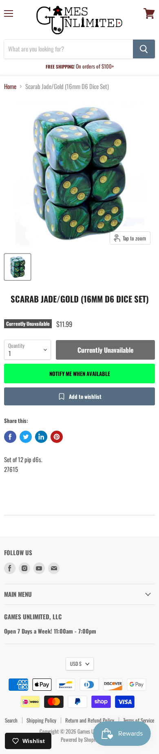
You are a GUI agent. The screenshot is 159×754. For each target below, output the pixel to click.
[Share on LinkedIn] (41, 437)
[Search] (144, 49)
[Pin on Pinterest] (57, 437)
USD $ (76, 663)
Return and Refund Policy (89, 720)
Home (10, 86)
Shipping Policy (41, 720)
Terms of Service (138, 720)
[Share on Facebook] (10, 437)
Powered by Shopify (80, 739)
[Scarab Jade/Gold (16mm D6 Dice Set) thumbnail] (17, 267)
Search (11, 720)
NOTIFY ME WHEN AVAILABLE (79, 373)
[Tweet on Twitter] (26, 437)
